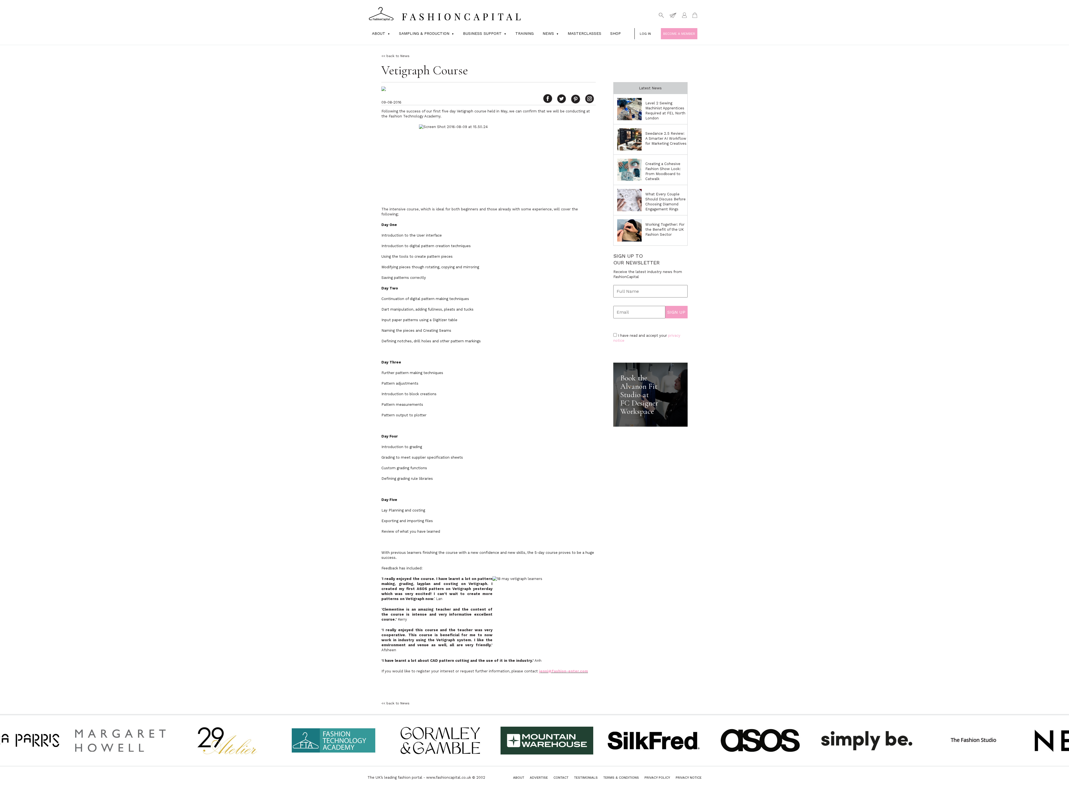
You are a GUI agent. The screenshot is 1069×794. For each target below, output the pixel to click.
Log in (645, 34)
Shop (615, 33)
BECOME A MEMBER (679, 34)
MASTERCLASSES (584, 33)
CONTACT (560, 778)
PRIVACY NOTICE (689, 778)
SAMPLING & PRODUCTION (424, 33)
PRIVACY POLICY (657, 778)
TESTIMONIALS (586, 778)
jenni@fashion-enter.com (563, 671)
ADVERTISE (539, 778)
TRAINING (524, 33)
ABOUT (518, 778)
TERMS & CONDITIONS (621, 778)
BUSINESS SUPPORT (482, 33)
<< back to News (395, 56)
